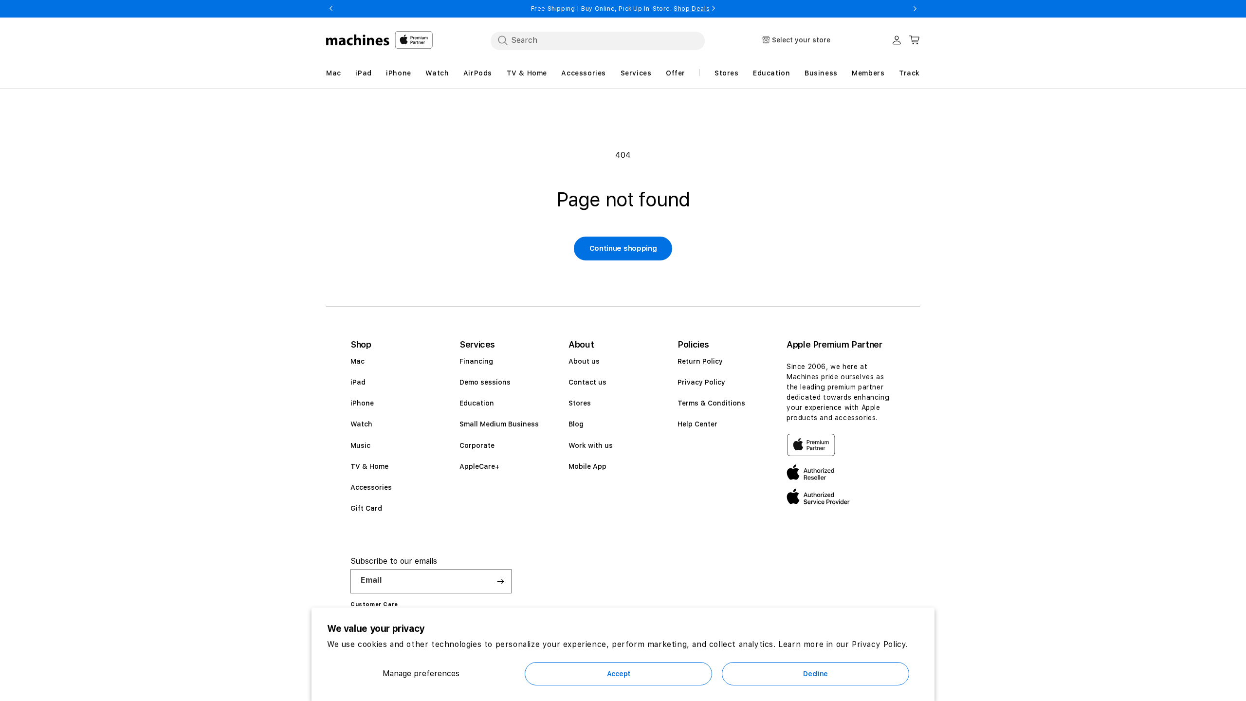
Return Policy (700, 361)
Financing (476, 361)
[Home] (358, 40)
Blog (576, 424)
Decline (815, 674)
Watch (361, 424)
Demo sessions (485, 382)
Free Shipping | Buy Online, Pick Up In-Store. (620, 8)
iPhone (362, 403)
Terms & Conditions (711, 403)
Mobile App (587, 466)
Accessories (371, 487)
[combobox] (598, 40)
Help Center (697, 424)
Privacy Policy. (880, 644)
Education (476, 403)
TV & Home (369, 466)
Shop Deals (692, 8)
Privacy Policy (701, 382)
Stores (579, 403)
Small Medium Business (499, 424)
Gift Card (366, 508)
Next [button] (915, 9)
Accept (618, 674)
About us (584, 361)
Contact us (587, 382)
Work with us (590, 445)
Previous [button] (331, 9)
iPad (358, 382)
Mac (357, 361)
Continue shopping (623, 248)
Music (360, 445)
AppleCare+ (479, 466)
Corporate (477, 445)
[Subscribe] (500, 581)
